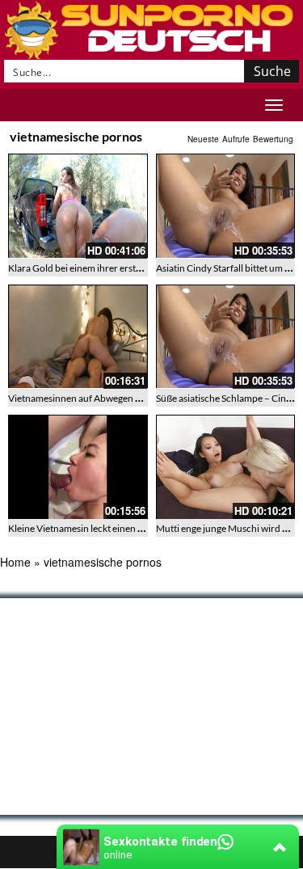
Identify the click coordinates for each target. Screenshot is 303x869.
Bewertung (273, 139)
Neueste (203, 139)
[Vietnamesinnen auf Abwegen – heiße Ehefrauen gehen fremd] (78, 337)
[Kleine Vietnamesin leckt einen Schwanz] (78, 467)
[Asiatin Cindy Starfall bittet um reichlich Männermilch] (226, 206)
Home (15, 562)
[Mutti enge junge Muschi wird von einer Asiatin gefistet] (226, 467)
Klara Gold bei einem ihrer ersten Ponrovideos (105, 268)
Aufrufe (236, 139)
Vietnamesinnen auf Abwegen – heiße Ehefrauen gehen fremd (137, 398)
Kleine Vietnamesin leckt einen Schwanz (91, 528)
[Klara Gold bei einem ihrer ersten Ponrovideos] (78, 206)
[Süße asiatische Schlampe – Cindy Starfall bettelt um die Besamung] (226, 337)
